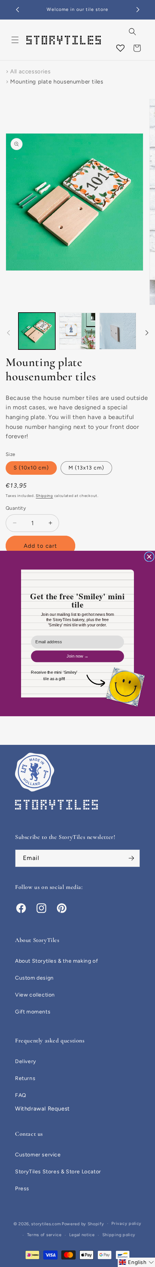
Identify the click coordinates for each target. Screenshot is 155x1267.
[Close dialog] (149, 556)
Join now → (77, 656)
